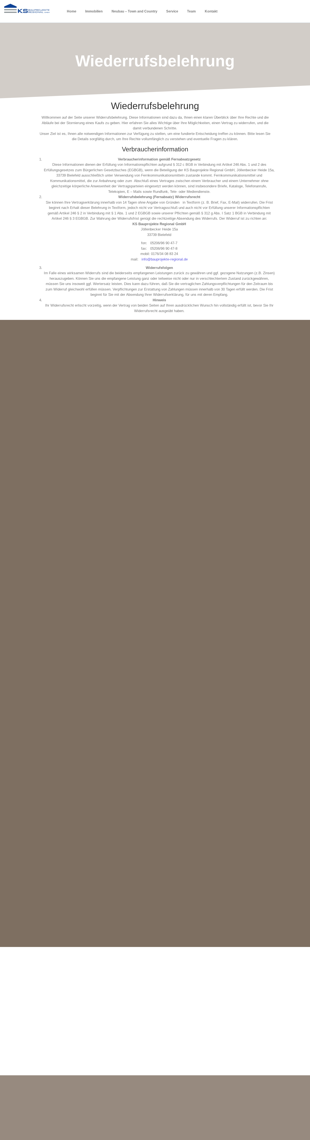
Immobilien (94, 11)
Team (191, 11)
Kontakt (211, 11)
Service (172, 11)
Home (71, 11)
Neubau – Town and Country (134, 11)
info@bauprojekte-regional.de (165, 259)
